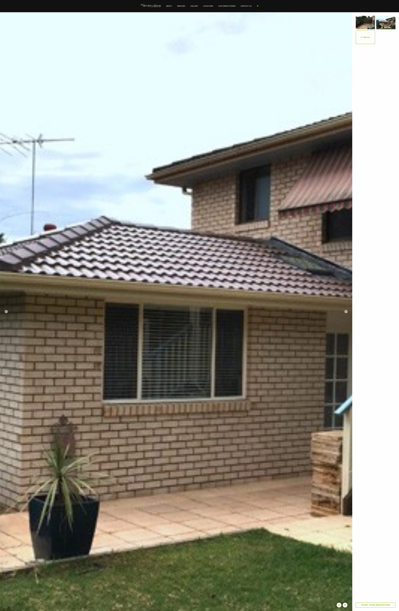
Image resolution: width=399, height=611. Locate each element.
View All (366, 37)
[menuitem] (150, 6)
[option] (176, 311)
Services (181, 6)
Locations (208, 6)
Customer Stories (227, 6)
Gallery (194, 6)
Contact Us (246, 6)
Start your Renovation (375, 605)
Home (150, 5)
